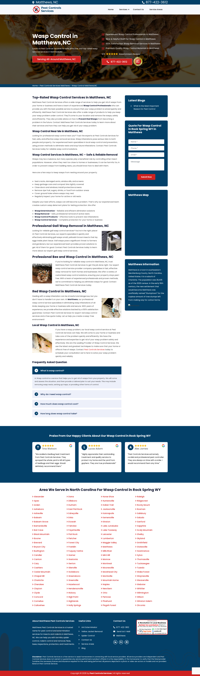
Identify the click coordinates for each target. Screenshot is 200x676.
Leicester (107, 534)
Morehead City (110, 571)
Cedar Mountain (42, 571)
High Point (73, 597)
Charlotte (39, 580)
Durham (72, 505)
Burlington (39, 551)
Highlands (73, 601)
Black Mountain (41, 534)
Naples (106, 584)
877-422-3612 (157, 2)
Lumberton (108, 538)
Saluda (140, 517)
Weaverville (143, 580)
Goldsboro (73, 571)
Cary (36, 563)
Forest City (73, 542)
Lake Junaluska (110, 525)
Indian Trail (108, 505)
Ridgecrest (142, 500)
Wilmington (143, 592)
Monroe (106, 559)
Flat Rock (72, 534)
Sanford (141, 521)
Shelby (140, 534)
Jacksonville (109, 509)
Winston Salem (144, 601)
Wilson (140, 597)
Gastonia (73, 559)
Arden (37, 505)
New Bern (107, 588)
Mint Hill (106, 555)
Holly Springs (74, 605)
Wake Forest (143, 571)
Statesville (142, 546)
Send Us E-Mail (123, 631)
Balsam (38, 517)
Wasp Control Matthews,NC (84, 85)
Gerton (71, 563)
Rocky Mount (143, 505)
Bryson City (39, 546)
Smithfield (142, 542)
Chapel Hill (39, 576)
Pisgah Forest (109, 605)
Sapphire (141, 525)
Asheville (38, 513)
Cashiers (38, 567)
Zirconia (141, 605)
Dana (71, 496)
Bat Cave (38, 530)
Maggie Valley (110, 542)
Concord (38, 597)
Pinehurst (107, 601)
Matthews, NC (47, 2)
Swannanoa (143, 551)
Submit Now (146, 177)
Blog (83, 648)
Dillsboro (72, 500)
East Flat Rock (75, 509)
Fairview (72, 525)
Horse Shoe (108, 496)
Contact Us (138, 9)
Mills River (107, 551)
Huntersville (108, 500)
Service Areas (155, 9)
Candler (38, 555)
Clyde (37, 592)
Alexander (39, 496)
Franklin (72, 546)
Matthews (107, 546)
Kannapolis (108, 513)
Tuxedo (140, 567)
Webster (141, 584)
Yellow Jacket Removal (92, 631)
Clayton (38, 588)
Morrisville (107, 576)
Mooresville (108, 567)
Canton (38, 559)
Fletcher (72, 538)
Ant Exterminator (89, 627)
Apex (36, 500)
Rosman (141, 509)
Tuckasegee (143, 563)
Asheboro (39, 509)
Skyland (141, 538)
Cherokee (39, 584)
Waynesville (143, 576)
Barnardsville (40, 525)
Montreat (107, 563)
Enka (70, 517)
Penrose (107, 597)
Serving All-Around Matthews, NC (56, 59)
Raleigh (140, 496)
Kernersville (108, 517)
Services (123, 9)
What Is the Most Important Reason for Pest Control (146, 107)
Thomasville (143, 559)
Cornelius (38, 601)
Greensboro (74, 576)
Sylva (139, 555)
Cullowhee (39, 605)
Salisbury (141, 513)
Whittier (141, 588)
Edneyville (73, 513)
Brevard (38, 542)
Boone (37, 538)
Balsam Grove (41, 521)
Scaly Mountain (144, 530)
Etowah (72, 521)
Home (111, 9)
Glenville (72, 567)
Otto (105, 592)
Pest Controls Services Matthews (55, 85)
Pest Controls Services (94, 349)
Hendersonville (75, 588)
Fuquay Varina (75, 551)
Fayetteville (74, 530)
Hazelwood (74, 584)
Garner (71, 555)
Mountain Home (111, 580)
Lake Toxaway (110, 530)
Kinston (106, 521)
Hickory (72, 592)
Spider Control (88, 635)
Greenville (73, 580)
